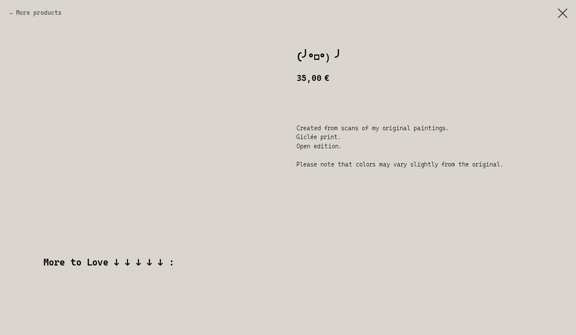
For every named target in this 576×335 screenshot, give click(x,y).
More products (39, 12)
